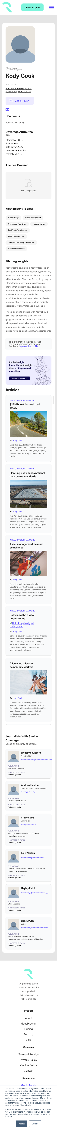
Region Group (25, 833)
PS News (35, 833)
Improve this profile (29, 346)
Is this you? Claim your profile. (16, 69)
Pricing (28, 1029)
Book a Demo (32, 7)
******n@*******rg (28, 792)
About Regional (13, 833)
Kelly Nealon (28, 852)
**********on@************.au (32, 858)
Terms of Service (28, 1054)
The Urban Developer (16, 768)
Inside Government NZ (36, 868)
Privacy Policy (28, 1059)
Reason (23, 801)
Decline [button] (35, 1123)
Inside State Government (17, 868)
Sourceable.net (14, 801)
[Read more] (28, 424)
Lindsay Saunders (31, 752)
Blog (28, 1039)
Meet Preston (28, 1023)
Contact (28, 1070)
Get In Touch (28, 1085)
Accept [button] (22, 1123)
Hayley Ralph (28, 888)
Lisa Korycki (27, 920)
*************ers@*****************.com (35, 760)
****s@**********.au (28, 824)
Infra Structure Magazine (18, 88)
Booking (29, 1034)
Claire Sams (27, 817)
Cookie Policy (28, 1065)
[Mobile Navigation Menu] (51, 7)
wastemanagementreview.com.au (21, 936)
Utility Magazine (14, 904)
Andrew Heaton (30, 785)
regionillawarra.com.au (16, 836)
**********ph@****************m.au (34, 893)
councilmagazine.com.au (18, 91)
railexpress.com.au (15, 939)
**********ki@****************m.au (34, 928)
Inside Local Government (17, 871)
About (28, 1018)
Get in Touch (22, 100)
